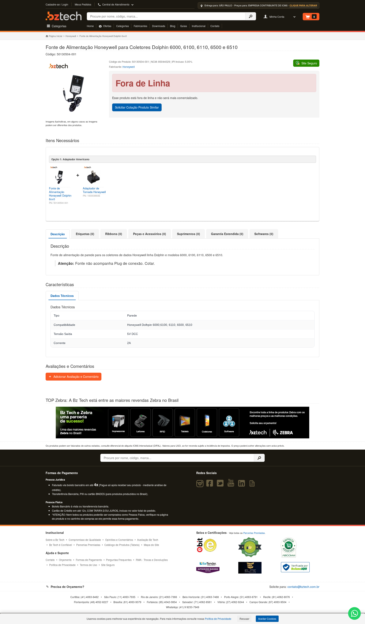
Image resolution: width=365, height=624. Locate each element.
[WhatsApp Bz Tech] (354, 614)
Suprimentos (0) (188, 234)
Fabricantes (140, 26)
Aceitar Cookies (267, 618)
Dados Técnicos (62, 296)
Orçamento (65, 559)
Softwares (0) (263, 234)
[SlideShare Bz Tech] (253, 485)
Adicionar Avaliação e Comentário (76, 376)
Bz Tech (64, 16)
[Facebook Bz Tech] (210, 485)
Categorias (122, 26)
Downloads (158, 26)
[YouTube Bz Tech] (232, 485)
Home (90, 26)
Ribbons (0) (113, 234)
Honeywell (70, 36)
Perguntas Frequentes (119, 559)
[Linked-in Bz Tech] (242, 485)
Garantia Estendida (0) (227, 234)
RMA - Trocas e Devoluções (152, 559)
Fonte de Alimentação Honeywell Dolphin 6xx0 (60, 193)
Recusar (244, 618)
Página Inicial (55, 36)
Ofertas (106, 26)
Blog (172, 26)
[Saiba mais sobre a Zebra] (182, 422)
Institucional (199, 26)
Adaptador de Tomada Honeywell (94, 190)
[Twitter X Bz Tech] (221, 485)
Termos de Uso (88, 565)
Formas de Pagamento (89, 559)
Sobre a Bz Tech (55, 539)
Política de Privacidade (62, 565)
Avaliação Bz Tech (147, 539)
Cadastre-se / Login (57, 4)
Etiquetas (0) (85, 234)
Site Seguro (108, 565)
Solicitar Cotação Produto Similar (137, 107)
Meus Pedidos (83, 4)
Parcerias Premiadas (88, 545)
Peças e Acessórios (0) (149, 234)
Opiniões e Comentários (119, 539)
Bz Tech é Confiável (60, 545)
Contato (214, 26)
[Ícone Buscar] (250, 16)
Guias (183, 26)
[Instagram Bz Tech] (200, 485)
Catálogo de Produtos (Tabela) (122, 545)
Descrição (57, 234)
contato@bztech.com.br (303, 587)
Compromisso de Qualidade (85, 539)
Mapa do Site (151, 545)
